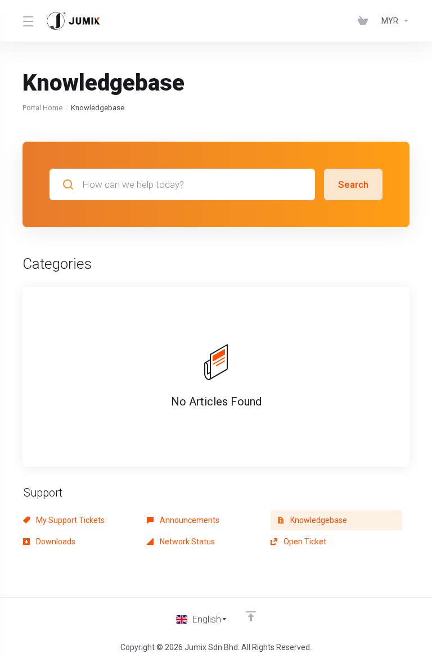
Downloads (54, 541)
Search (353, 184)
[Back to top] (251, 616)
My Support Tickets (69, 520)
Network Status (186, 541)
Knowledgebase (318, 520)
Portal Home (42, 107)
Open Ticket (304, 541)
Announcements (188, 520)
